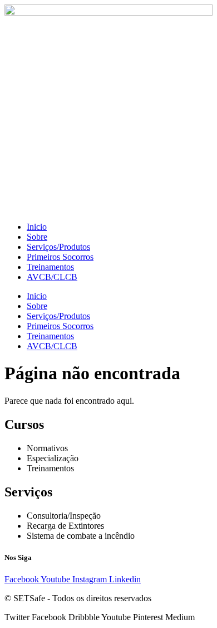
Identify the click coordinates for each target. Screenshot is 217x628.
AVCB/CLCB (52, 277)
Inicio (37, 226)
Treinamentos (50, 267)
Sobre (37, 236)
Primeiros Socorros (60, 257)
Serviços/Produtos (58, 247)
